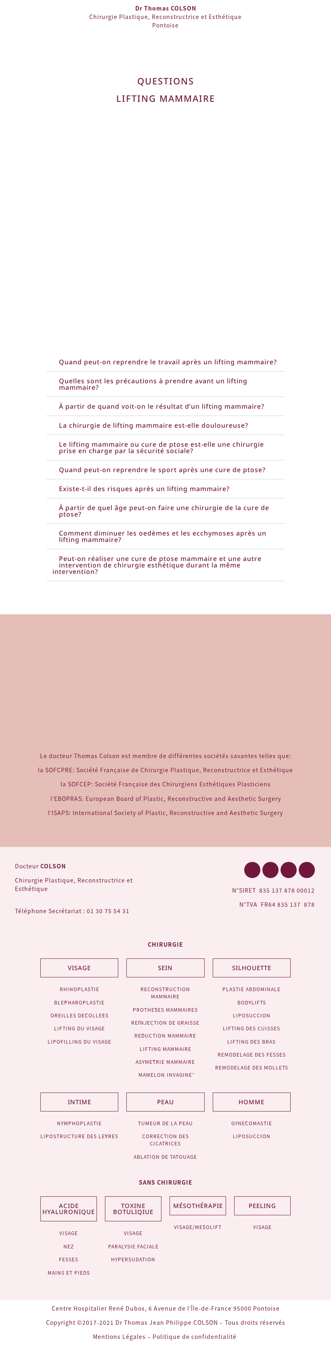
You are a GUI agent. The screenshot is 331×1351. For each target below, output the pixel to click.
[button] (316, 20)
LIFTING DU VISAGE (79, 1028)
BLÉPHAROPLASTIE (79, 1002)
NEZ (68, 1246)
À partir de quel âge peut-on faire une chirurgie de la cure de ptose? (164, 511)
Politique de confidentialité (195, 1336)
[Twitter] (270, 870)
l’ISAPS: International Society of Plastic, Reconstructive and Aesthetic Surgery (165, 813)
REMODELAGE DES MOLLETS (251, 1067)
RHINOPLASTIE (79, 988)
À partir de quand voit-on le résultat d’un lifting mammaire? (161, 406)
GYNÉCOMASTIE (251, 1123)
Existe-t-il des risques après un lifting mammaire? (144, 488)
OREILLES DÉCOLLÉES (79, 1015)
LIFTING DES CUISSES (251, 1028)
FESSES (68, 1259)
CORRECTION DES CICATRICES (165, 1139)
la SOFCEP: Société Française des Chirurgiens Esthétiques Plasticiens (166, 784)
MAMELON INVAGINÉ (165, 1074)
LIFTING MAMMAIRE (165, 1048)
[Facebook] (252, 870)
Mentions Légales (119, 1336)
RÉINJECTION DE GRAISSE (165, 1022)
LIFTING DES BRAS (251, 1041)
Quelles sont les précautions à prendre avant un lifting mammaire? (153, 384)
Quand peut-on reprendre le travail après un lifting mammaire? (168, 361)
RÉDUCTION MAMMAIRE (165, 1035)
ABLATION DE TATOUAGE (165, 1156)
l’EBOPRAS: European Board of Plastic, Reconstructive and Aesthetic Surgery (165, 798)
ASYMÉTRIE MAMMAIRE (165, 1061)
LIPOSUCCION (251, 1015)
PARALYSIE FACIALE (133, 1246)
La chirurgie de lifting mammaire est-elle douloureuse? (153, 425)
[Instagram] (307, 870)
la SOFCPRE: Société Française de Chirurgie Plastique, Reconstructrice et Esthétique (165, 770)
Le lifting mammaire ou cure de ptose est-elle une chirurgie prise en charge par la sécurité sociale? (161, 447)
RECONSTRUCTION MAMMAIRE (165, 992)
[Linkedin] (289, 870)
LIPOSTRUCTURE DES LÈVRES (79, 1135)
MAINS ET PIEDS (69, 1272)
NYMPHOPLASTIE (79, 1123)
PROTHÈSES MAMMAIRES (165, 1009)
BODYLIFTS (251, 1002)
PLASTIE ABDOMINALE (251, 988)
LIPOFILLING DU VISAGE (79, 1041)
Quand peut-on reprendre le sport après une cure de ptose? (162, 469)
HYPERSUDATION (133, 1259)
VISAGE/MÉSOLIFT (198, 1226)
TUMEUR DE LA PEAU (165, 1123)
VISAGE (68, 1232)
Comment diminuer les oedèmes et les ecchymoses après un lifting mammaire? (162, 536)
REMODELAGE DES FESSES (252, 1054)
